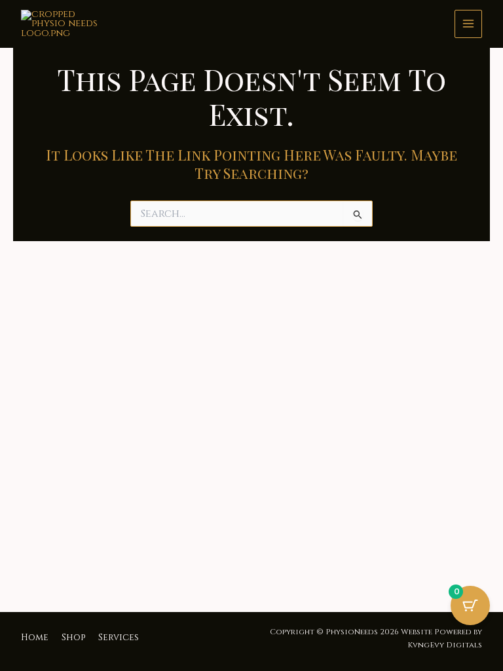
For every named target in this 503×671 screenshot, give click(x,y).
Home (34, 637)
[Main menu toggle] (468, 23)
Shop (73, 637)
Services (118, 637)
